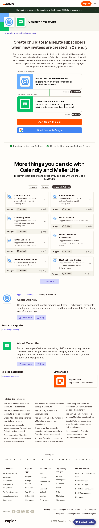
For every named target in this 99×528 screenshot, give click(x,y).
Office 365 (29, 496)
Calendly (30, 294)
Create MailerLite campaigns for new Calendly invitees (17, 419)
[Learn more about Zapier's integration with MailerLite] (7, 346)
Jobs (84, 509)
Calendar (60, 484)
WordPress (29, 492)
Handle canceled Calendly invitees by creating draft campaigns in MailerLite (77, 434)
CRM (58, 492)
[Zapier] (9, 3)
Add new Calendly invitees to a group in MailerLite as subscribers (80, 415)
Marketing (60, 496)
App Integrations (73, 514)
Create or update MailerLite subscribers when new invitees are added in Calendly (79, 407)
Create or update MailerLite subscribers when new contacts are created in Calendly (17, 438)
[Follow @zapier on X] (23, 511)
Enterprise (92, 509)
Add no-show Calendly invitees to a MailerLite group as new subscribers (49, 421)
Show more (7, 500)
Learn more (27, 318)
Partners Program (89, 514)
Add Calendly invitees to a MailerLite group (46, 412)
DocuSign (29, 488)
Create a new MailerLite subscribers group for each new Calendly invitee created (17, 428)
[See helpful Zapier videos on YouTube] (27, 511)
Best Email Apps (81, 481)
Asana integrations (10, 496)
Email (58, 488)
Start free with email (49, 122)
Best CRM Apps (81, 485)
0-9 (7, 459)
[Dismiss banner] (95, 10)
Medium (43, 496)
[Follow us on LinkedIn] (18, 511)
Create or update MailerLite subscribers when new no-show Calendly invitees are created (48, 431)
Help (42, 318)
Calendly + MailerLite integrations (20, 33)
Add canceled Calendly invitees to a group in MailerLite (49, 405)
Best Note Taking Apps (84, 489)
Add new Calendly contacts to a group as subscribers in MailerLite (49, 439)
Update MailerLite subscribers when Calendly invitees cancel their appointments (79, 424)
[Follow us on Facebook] (13, 511)
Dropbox (28, 476)
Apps (19, 294)
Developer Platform (65, 509)
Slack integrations (10, 473)
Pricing (47, 509)
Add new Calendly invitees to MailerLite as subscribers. (16, 405)
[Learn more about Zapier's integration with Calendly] (7, 298)
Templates (60, 514)
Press (77, 509)
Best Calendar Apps (83, 493)
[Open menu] (94, 3)
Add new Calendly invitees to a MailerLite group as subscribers (17, 412)
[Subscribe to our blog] (32, 511)
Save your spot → (74, 10)
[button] (49, 130)
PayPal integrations (10, 492)
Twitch (42, 473)
